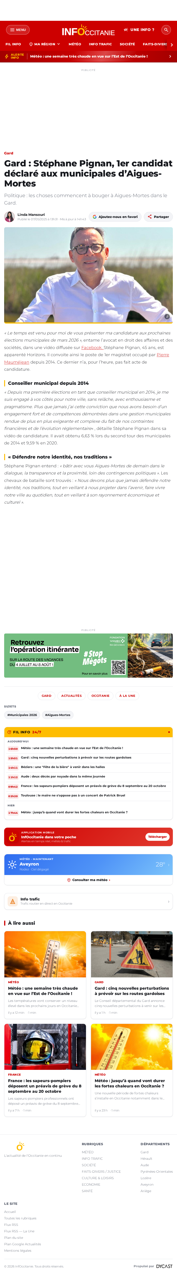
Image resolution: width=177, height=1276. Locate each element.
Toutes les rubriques (20, 1218)
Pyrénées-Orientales (157, 1171)
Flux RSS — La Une (19, 1231)
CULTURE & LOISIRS (98, 1178)
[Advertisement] (88, 105)
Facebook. (92, 347)
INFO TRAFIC (100, 44)
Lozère (146, 1178)
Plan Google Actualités (22, 1244)
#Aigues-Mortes (57, 715)
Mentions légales (17, 1250)
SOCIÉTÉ (127, 44)
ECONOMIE (91, 1184)
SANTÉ (87, 1191)
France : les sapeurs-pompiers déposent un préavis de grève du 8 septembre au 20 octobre (44, 1086)
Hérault (146, 1159)
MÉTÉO (75, 44)
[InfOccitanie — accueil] (88, 30)
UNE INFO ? (139, 30)
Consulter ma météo (91, 880)
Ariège (146, 1191)
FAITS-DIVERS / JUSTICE (101, 1171)
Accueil (10, 1212)
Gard (8, 153)
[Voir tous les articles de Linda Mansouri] (9, 216)
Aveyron (147, 1184)
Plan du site (13, 1238)
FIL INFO (13, 44)
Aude (145, 1165)
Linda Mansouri (31, 214)
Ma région (45, 44)
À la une (127, 696)
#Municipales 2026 (22, 715)
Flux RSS (11, 1225)
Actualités (71, 696)
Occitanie (100, 696)
